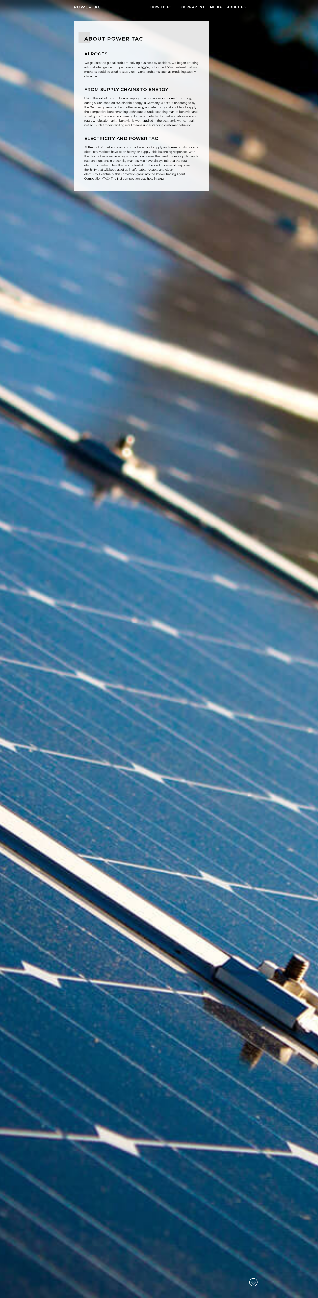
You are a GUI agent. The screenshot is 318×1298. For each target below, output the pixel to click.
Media (216, 7)
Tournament (192, 7)
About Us (236, 7)
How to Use (162, 7)
